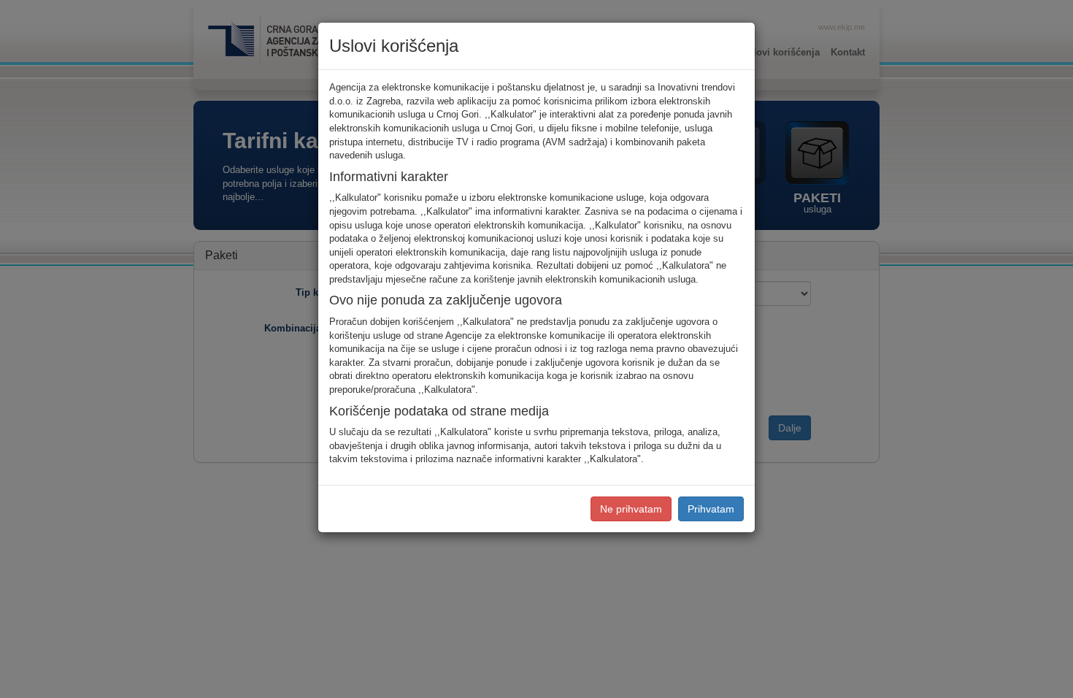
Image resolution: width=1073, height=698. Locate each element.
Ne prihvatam (631, 509)
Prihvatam (711, 509)
